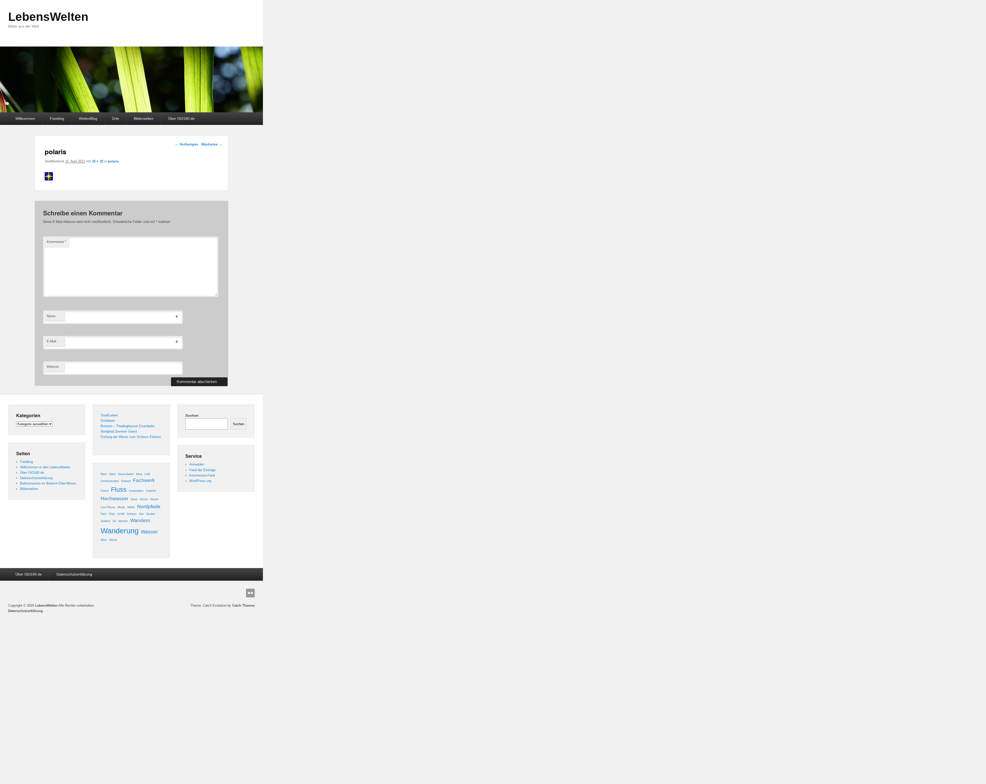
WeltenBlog (88, 118)
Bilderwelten (144, 118)
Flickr (250, 593)
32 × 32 (97, 161)
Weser (113, 539)
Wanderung (120, 530)
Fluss (119, 489)
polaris (113, 161)
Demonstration (110, 480)
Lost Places (108, 507)
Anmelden (196, 464)
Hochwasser (114, 498)
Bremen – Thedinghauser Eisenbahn (128, 426)
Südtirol (105, 521)
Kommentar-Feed (202, 475)
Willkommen (25, 118)
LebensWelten (48, 16)
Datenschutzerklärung (36, 478)
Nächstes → (211, 144)
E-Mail (51, 341)
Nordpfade (148, 506)
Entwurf (126, 480)
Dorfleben (108, 421)
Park (104, 513)
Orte (115, 118)
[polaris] (49, 179)
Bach (104, 474)
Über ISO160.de (181, 118)
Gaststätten (136, 490)
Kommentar (56, 242)
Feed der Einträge (202, 470)
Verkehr (123, 521)
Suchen (192, 415)
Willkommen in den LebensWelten (45, 467)
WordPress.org (200, 481)
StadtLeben (109, 415)
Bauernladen (126, 474)
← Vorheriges (186, 144)
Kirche (144, 499)
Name (51, 316)
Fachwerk (144, 480)
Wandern (140, 520)
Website (53, 367)
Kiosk (134, 499)
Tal (114, 521)
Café (147, 474)
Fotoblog (57, 118)
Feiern (105, 490)
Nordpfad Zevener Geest (119, 431)
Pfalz (112, 513)
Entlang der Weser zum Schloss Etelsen (131, 437)
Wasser (149, 531)
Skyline (150, 513)
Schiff (120, 513)
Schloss (132, 513)
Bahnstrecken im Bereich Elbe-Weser (48, 483)
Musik (121, 507)
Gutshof (151, 490)
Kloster (154, 499)
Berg (139, 474)
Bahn (112, 474)
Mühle (131, 507)
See (141, 513)
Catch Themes (243, 605)
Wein (104, 539)
